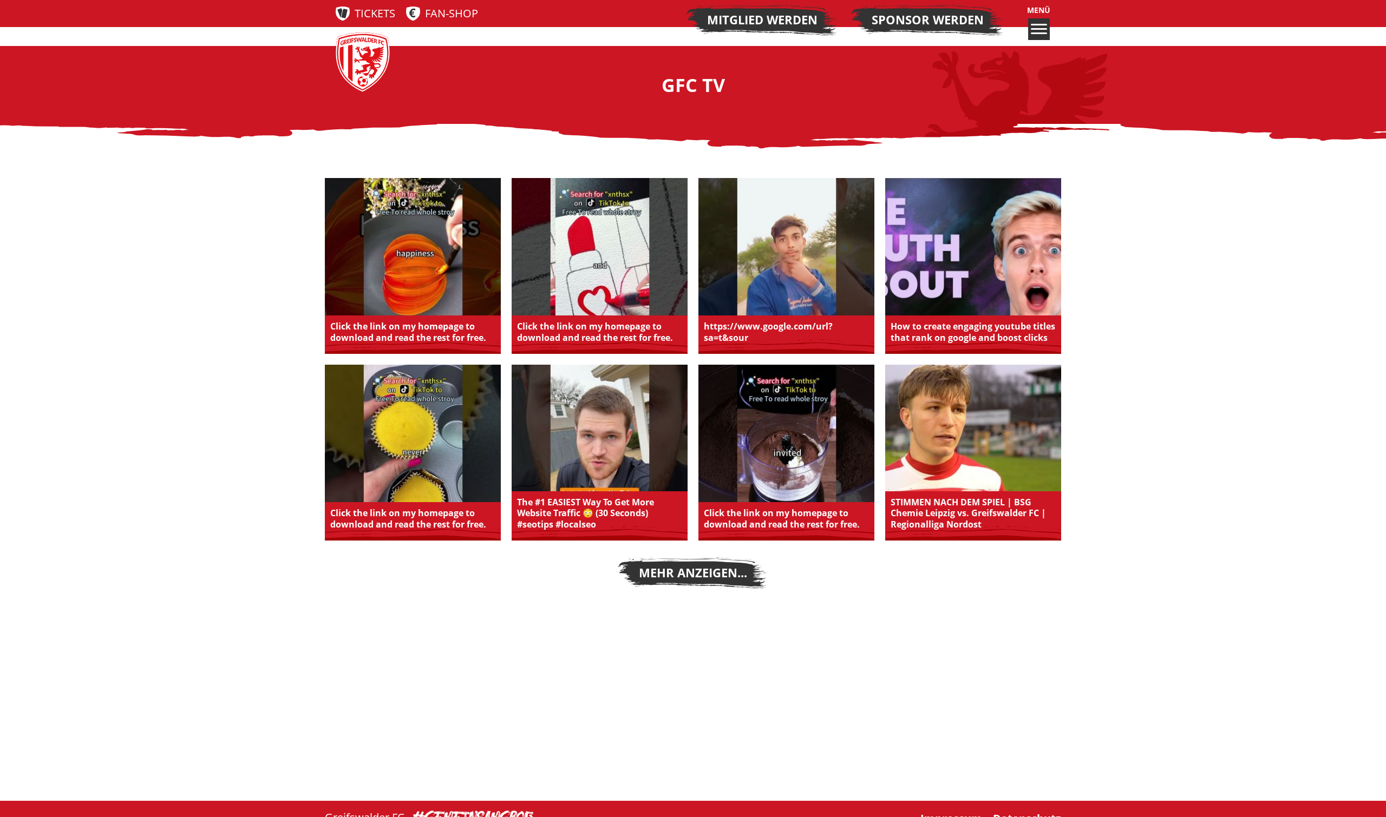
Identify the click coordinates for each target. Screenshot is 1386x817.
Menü (1038, 10)
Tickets (375, 13)
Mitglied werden (762, 20)
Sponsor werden (928, 20)
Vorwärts (693, 573)
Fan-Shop (451, 13)
